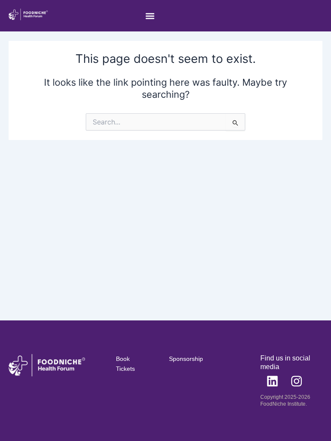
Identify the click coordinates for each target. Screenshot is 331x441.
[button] (150, 16)
